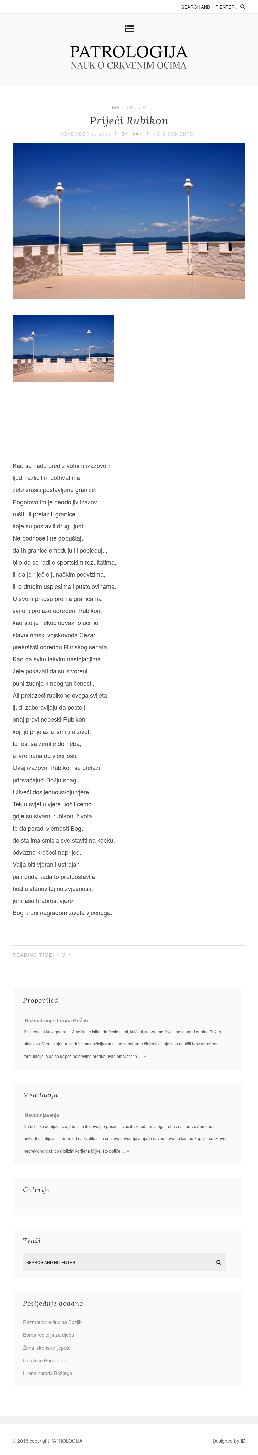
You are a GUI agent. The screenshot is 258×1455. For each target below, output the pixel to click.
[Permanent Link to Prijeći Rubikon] (129, 296)
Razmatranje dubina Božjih (56, 1020)
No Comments (173, 134)
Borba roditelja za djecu (48, 1334)
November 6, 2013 (85, 134)
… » (141, 1055)
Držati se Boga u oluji (46, 1360)
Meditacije (129, 107)
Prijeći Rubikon (129, 120)
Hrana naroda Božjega (47, 1372)
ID (243, 1440)
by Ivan (132, 134)
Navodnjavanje (42, 1115)
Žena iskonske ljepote (47, 1347)
